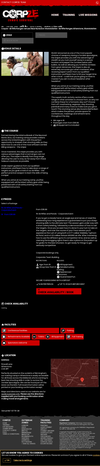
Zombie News (8, 428)
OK (7, 460)
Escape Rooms (46, 444)
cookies (96, 455)
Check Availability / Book (56, 291)
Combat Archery (47, 431)
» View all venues (28, 444)
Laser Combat (46, 427)
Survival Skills (46, 442)
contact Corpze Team (13, 2)
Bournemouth (27, 436)
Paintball (44, 425)
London (25, 425)
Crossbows (45, 436)
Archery (43, 434)
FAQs (5, 432)
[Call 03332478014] (97, 3)
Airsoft (43, 429)
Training (69, 14)
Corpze (4, 28)
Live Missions (88, 14)
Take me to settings (22, 460)
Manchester (27, 429)
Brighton (25, 434)
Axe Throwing (46, 440)
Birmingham (26, 433)
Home (55, 14)
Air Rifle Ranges (46, 438)
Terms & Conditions (11, 434)
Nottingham (27, 442)
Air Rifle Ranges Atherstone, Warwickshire (77, 28)
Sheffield (25, 438)
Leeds (24, 427)
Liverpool (25, 440)
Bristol (25, 431)
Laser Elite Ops (46, 433)
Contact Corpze (9, 430)
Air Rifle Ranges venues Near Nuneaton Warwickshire (33, 28)
